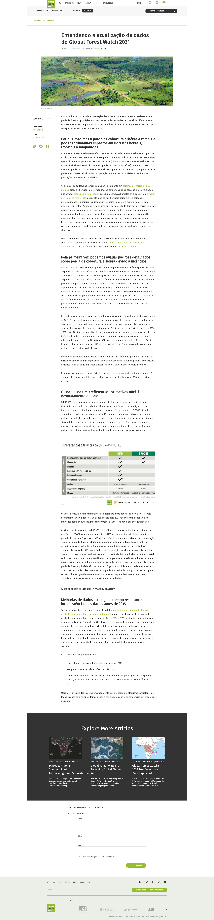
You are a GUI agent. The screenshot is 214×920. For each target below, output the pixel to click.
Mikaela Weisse (91, 49)
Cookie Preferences (116, 917)
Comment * (81, 818)
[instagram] (34, 146)
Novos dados (67, 267)
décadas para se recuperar (85, 194)
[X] (40, 146)
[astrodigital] (154, 909)
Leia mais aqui (119, 161)
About (88, 3)
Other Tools (108, 3)
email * (80, 836)
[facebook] (47, 146)
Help (79, 3)
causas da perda (127, 246)
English (140, 3)
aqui (147, 521)
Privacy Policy (140, 917)
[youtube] (165, 882)
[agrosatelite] (130, 909)
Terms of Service (130, 917)
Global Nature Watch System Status (156, 917)
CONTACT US (51, 889)
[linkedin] (140, 882)
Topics (67, 882)
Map (60, 3)
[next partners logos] (166, 910)
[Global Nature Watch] (51, 908)
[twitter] (146, 882)
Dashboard (69, 3)
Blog (97, 3)
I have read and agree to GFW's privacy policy (98, 857)
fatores (111, 242)
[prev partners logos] (71, 910)
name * (80, 845)
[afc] (83, 910)
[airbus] (107, 909)
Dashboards (57, 882)
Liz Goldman (77, 49)
